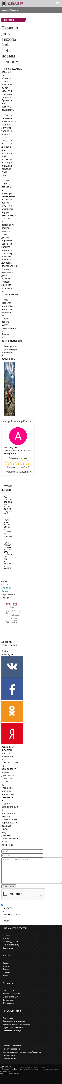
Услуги (6, 966)
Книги (5, 976)
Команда (6, 939)
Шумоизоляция (9, 1058)
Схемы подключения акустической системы (22, 1052)
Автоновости (8, 991)
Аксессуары (8, 1018)
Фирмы (6, 963)
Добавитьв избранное (15, 613)
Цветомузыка (9, 1055)
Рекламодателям (10, 942)
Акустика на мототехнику (14, 1021)
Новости (14, 10)
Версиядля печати (14, 621)
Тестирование (8, 1003)
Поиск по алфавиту (11, 945)
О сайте (6, 935)
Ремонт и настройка (11, 1049)
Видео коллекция (10, 997)
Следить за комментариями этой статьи (10, 914)
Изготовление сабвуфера (13, 1031)
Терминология (9, 948)
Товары (6, 969)
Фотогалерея (8, 1000)
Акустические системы (13, 1028)
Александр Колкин (21, 421)
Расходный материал (12, 1046)
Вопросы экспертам (11, 994)
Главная (5, 10)
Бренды (6, 972)
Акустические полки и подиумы (16, 1025)
